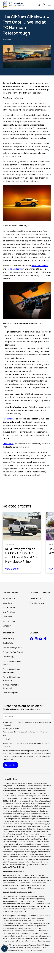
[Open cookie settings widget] (4, 948)
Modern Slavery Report (13, 647)
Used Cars (7, 603)
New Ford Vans (9, 612)
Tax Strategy (8, 656)
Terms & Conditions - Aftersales (12, 678)
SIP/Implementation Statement (11, 686)
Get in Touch (35, 598)
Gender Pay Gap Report (13, 652)
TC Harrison (8, 418)
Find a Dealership (37, 603)
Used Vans (7, 616)
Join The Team (9, 621)
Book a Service (9, 598)
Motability (7, 626)
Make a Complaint (10, 692)
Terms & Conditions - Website (12, 663)
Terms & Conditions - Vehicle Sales (12, 671)
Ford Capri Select (40, 265)
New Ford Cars (9, 607)
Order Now (8, 443)
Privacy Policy (8, 638)
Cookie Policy (8, 643)
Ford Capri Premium (15, 268)
